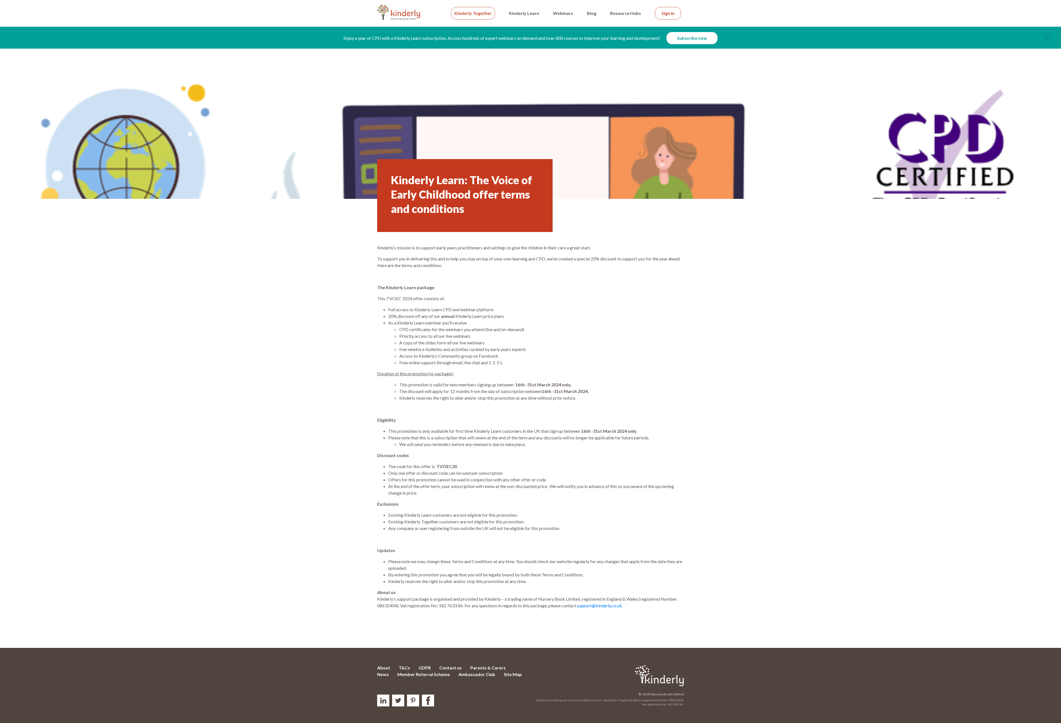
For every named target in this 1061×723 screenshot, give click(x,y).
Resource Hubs (625, 13)
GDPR (425, 667)
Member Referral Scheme (423, 674)
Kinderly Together (473, 13)
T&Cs (404, 667)
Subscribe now (692, 38)
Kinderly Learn (524, 13)
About (383, 667)
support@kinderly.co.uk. (600, 605)
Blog (591, 13)
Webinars (563, 13)
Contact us (450, 667)
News (383, 674)
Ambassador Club (476, 674)
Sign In (667, 13)
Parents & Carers (488, 667)
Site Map (513, 674)
